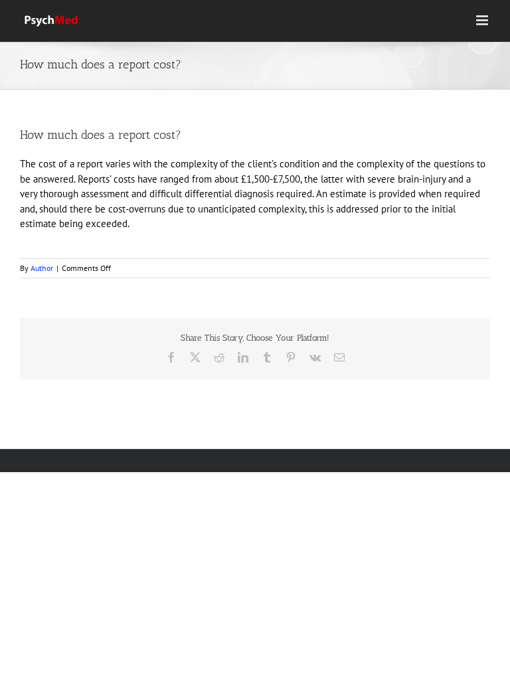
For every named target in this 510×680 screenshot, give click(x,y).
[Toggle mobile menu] (483, 20)
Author (42, 268)
